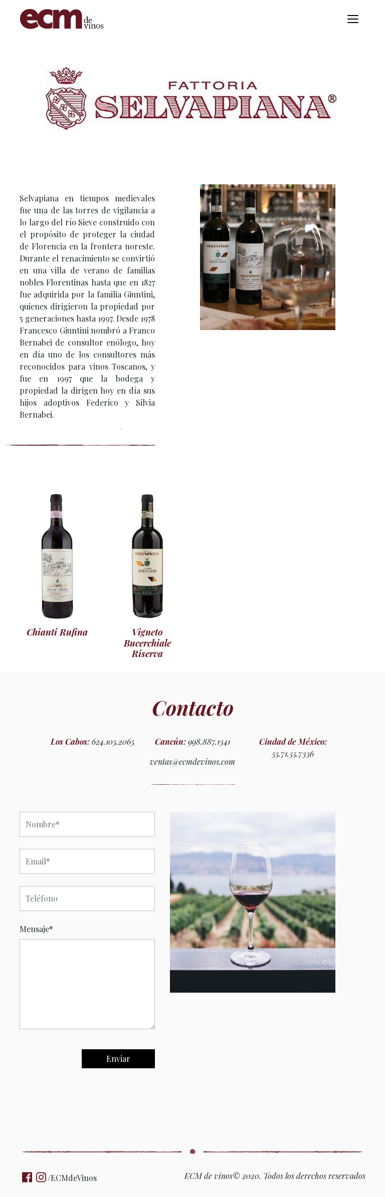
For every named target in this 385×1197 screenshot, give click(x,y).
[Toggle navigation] (353, 19)
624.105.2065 (113, 741)
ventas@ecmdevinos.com (192, 761)
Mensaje (36, 929)
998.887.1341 (209, 741)
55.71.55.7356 (293, 753)
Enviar (118, 1058)
